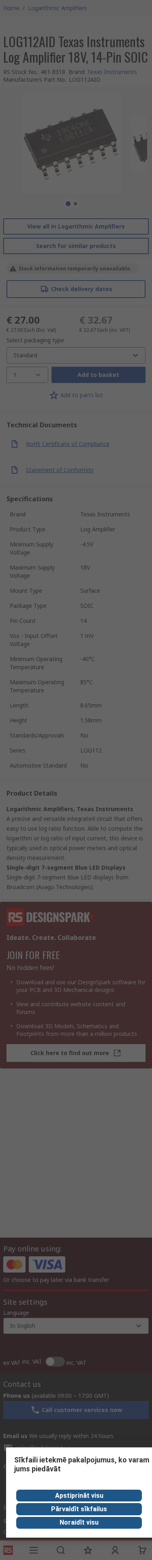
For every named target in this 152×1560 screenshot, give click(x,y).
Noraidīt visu (79, 1522)
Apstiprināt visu (79, 1495)
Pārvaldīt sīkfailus (79, 1509)
